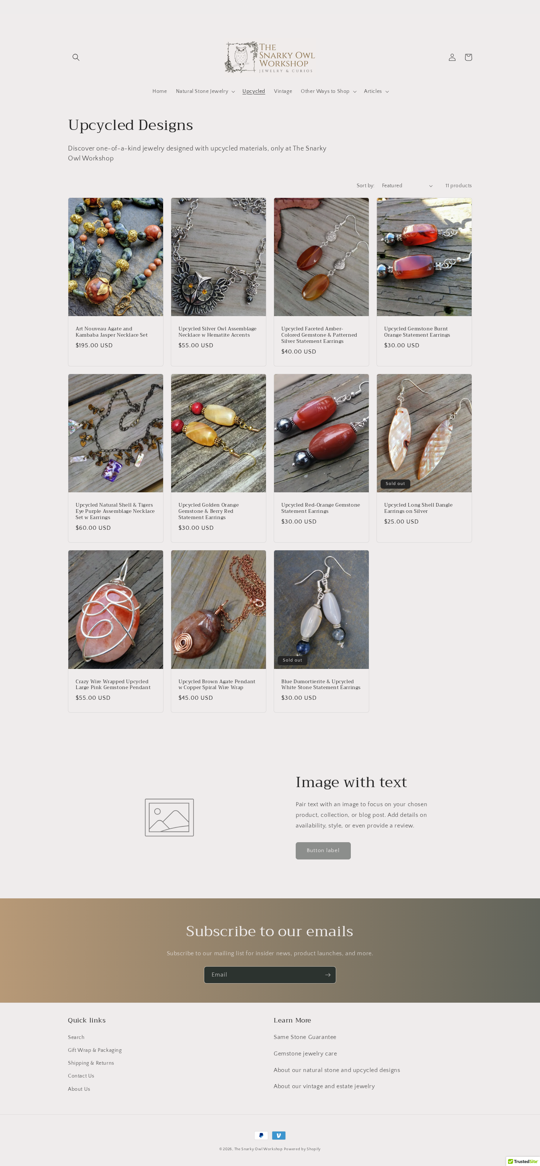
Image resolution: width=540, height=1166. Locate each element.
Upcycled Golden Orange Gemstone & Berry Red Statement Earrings (209, 511)
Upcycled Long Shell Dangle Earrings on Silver (418, 508)
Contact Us (81, 1076)
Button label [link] (323, 850)
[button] (76, 57)
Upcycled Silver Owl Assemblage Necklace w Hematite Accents (218, 332)
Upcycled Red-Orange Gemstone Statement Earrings (320, 508)
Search (76, 1037)
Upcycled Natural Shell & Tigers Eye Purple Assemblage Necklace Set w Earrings (115, 511)
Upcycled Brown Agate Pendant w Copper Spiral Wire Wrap (217, 685)
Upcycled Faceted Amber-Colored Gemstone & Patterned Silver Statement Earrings (319, 335)
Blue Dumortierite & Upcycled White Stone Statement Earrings (321, 685)
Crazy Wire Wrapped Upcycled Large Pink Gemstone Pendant (113, 685)
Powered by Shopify (302, 1149)
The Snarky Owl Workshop (258, 1149)
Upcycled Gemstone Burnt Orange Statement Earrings (417, 332)
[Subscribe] (328, 975)
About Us (79, 1089)
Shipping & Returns (91, 1063)
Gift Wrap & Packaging (95, 1050)
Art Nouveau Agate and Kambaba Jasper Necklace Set (112, 332)
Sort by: (366, 186)
